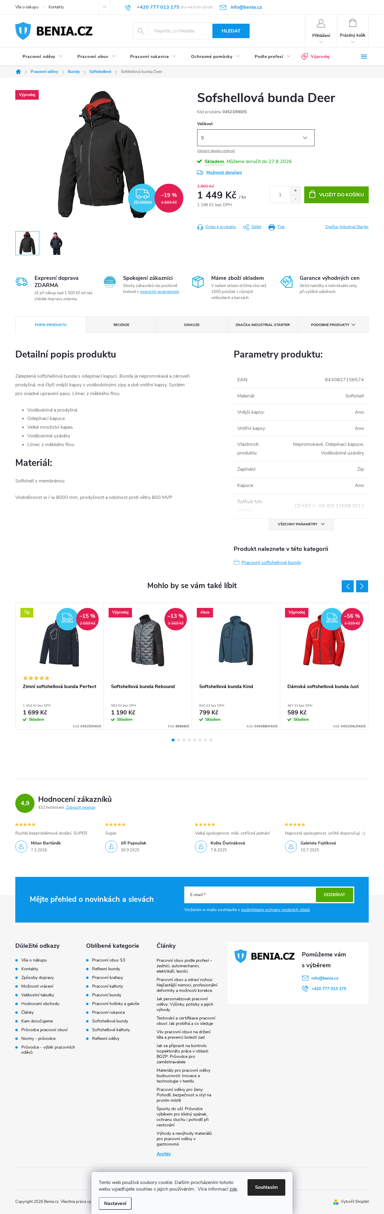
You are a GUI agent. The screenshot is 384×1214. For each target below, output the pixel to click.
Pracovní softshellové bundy (271, 562)
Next (362, 586)
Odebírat (334, 895)
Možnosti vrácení (37, 986)
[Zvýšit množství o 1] (295, 191)
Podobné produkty (330, 324)
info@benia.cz (324, 978)
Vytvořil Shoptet (355, 1201)
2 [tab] (178, 739)
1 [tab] (173, 739)
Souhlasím (266, 1187)
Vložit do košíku (341, 195)
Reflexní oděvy (105, 1038)
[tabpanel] (60, 666)
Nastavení (115, 1203)
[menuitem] (42, 56)
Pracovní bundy (106, 995)
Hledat (231, 31)
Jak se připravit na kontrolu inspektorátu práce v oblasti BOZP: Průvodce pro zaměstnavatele (182, 1054)
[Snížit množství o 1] (295, 199)
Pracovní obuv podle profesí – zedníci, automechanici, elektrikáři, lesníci (184, 966)
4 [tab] (189, 739)
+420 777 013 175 (328, 989)
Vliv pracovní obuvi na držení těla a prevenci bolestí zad (183, 1034)
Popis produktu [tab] (51, 324)
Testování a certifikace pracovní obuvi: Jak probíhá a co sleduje (186, 1020)
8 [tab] (210, 739)
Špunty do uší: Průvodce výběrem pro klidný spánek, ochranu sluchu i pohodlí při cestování (182, 1117)
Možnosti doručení (224, 172)
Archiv (164, 1154)
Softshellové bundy (110, 1021)
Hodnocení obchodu (40, 1004)
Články (27, 1012)
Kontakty (56, 7)
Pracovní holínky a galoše (115, 1003)
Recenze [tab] (121, 324)
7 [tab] (205, 739)
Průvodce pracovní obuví (44, 1030)
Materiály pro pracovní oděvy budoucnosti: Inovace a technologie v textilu (183, 1076)
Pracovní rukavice (108, 1012)
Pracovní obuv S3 (108, 960)
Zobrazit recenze (80, 807)
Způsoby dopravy (37, 977)
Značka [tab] (263, 324)
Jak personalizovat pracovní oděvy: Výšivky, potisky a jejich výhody (185, 1004)
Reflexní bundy (106, 969)
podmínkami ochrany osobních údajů (275, 910)
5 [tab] (194, 739)
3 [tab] (183, 739)
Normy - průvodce (38, 1038)
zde (233, 1189)
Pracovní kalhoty (107, 986)
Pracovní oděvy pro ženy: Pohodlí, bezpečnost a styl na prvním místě (184, 1095)
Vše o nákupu (26, 7)
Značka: (347, 227)
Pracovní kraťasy (107, 977)
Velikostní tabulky (37, 995)
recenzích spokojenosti (159, 291)
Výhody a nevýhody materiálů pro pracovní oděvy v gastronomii (184, 1139)
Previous (348, 586)
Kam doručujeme (37, 1021)
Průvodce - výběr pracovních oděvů (48, 1049)
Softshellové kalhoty (111, 1030)
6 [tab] (200, 739)
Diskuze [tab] (192, 324)
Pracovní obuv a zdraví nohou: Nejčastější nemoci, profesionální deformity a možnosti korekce (187, 985)
